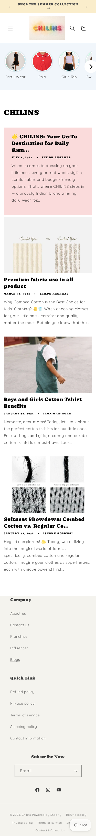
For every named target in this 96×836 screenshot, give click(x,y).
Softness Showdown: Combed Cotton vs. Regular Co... (44, 522)
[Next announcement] (86, 6)
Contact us (19, 625)
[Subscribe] (75, 771)
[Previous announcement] (9, 6)
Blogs (15, 659)
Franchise (18, 636)
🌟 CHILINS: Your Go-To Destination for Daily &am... (44, 143)
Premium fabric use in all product (38, 283)
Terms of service (25, 715)
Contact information (28, 738)
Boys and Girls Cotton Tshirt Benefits (43, 402)
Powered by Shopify (46, 815)
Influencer (19, 648)
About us (18, 613)
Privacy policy (22, 703)
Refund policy (22, 691)
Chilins (26, 815)
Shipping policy (23, 726)
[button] (10, 28)
